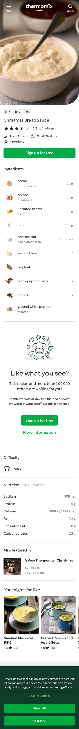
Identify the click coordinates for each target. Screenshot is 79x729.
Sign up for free (39, 152)
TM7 (7, 111)
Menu (9, 10)
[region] (39, 697)
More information (39, 432)
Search (70, 10)
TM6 (17, 111)
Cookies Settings (39, 696)
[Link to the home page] (39, 7)
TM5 (27, 111)
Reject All (39, 708)
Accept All (39, 720)
